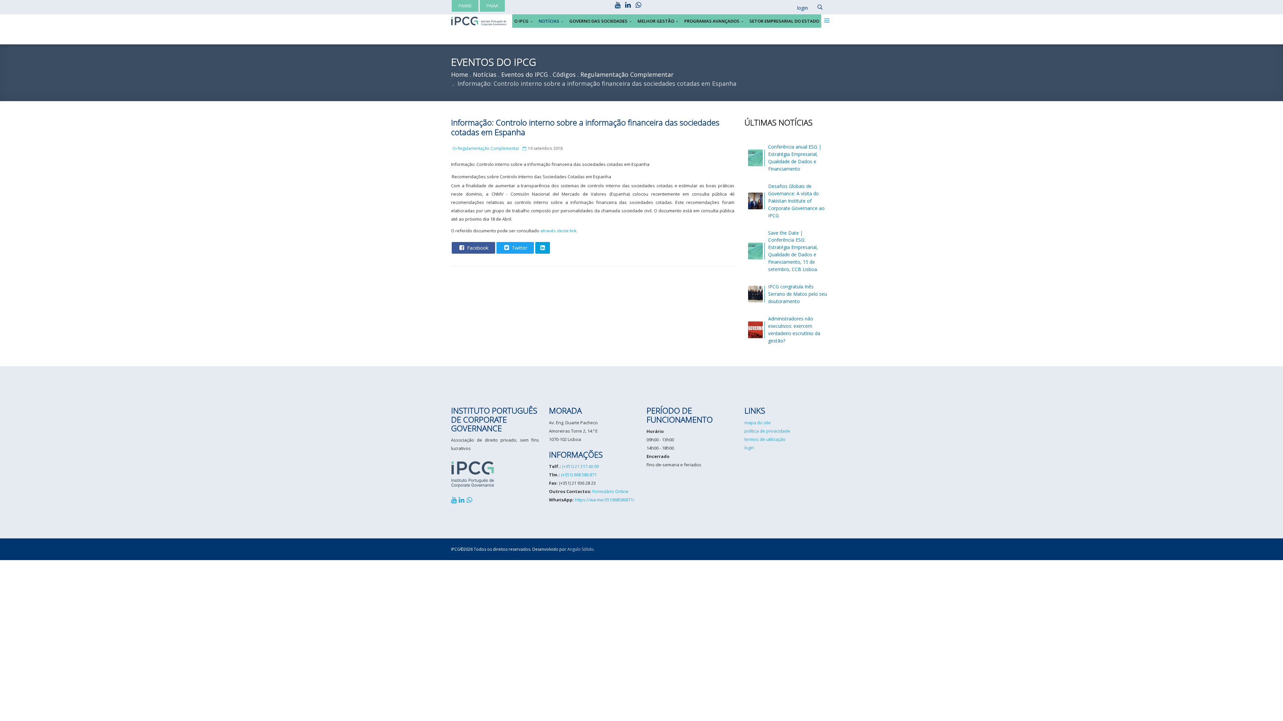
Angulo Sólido (580, 549)
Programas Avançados (711, 21)
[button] (799, 8)
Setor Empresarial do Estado (784, 21)
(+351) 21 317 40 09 (580, 466)
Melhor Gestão (655, 21)
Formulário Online (610, 491)
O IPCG (521, 21)
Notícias (549, 21)
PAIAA (492, 6)
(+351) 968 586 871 (579, 475)
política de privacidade (767, 431)
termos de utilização (765, 439)
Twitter (519, 248)
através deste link (558, 231)
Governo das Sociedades (598, 21)
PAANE (465, 6)
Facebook (477, 248)
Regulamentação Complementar (488, 148)
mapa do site (757, 423)
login (749, 448)
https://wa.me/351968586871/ (604, 500)
